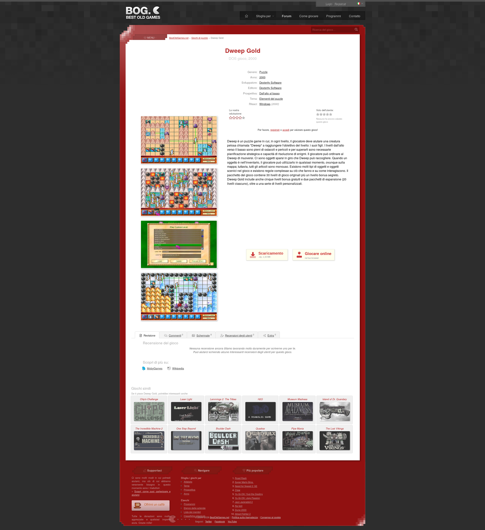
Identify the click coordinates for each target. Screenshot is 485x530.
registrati (275, 130)
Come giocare (308, 16)
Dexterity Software (270, 82)
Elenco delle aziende (195, 508)
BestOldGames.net (179, 37)
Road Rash (241, 478)
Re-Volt (238, 505)
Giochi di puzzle (199, 37)
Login (329, 4)
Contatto (354, 16)
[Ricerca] (356, 29)
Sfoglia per (263, 16)
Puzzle (263, 72)
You (232, 521)
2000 (262, 77)
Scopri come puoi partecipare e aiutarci (151, 492)
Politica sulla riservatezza (245, 517)
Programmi (333, 16)
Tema (186, 485)
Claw (237, 490)
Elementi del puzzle (271, 99)
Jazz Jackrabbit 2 (244, 502)
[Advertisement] (164, 90)
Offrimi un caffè (154, 504)
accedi (285, 130)
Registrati (340, 4)
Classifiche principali (194, 516)
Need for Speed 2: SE (246, 486)
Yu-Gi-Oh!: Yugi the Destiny (249, 494)
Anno (186, 493)
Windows (264, 104)
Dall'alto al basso (269, 93)
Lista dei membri (192, 512)
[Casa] (246, 16)
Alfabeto (188, 481)
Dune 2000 (240, 509)
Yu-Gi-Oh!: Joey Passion (247, 498)
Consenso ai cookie (270, 517)
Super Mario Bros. (244, 482)
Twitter (208, 521)
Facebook (220, 521)
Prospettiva (189, 489)
